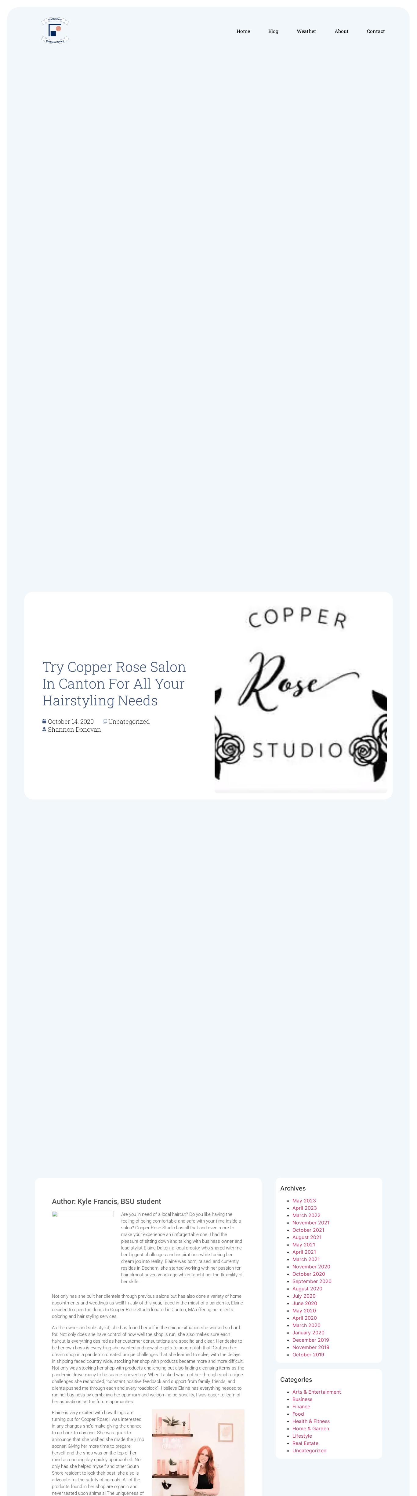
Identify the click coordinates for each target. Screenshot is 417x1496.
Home (243, 31)
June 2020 (304, 1303)
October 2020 (308, 1274)
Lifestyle (302, 1436)
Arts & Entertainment (316, 1392)
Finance (301, 1406)
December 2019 (310, 1340)
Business (302, 1399)
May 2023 (304, 1201)
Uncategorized (309, 1450)
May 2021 (303, 1245)
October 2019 (308, 1355)
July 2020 (304, 1296)
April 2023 (304, 1208)
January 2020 (308, 1333)
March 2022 (306, 1215)
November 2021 (310, 1223)
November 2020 (311, 1267)
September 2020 (312, 1281)
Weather (306, 31)
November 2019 (310, 1347)
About (342, 31)
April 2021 (304, 1252)
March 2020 (306, 1325)
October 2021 (308, 1230)
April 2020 (304, 1318)
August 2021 (306, 1237)
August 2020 (307, 1289)
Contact (376, 31)
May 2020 (304, 1311)
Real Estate (305, 1443)
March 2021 (306, 1259)
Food (298, 1414)
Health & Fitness (311, 1421)
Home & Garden (310, 1428)
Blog (273, 31)
